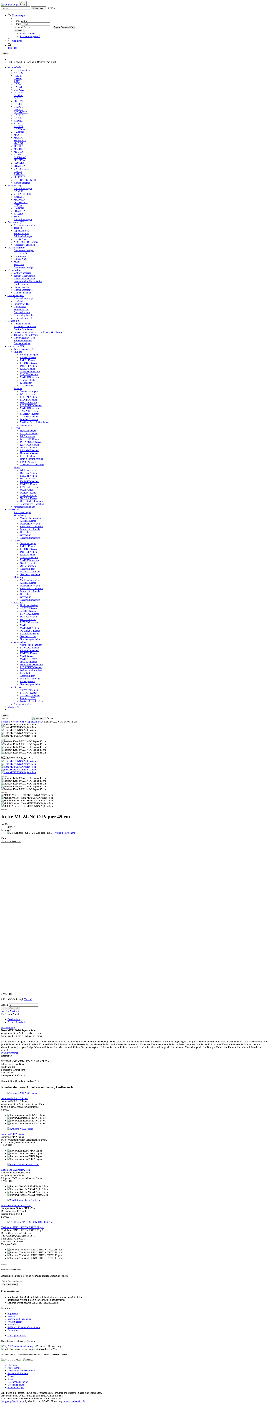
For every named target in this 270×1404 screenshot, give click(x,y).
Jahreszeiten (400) (16, 346)
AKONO (18, 73)
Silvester (18, 687)
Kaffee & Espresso (23, 340)
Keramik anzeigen (23, 188)
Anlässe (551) (14, 509)
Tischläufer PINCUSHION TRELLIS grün (22, 1227)
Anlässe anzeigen (22, 512)
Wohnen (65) (14, 270)
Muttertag (18, 577)
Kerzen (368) (14, 67)
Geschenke (25, 535)
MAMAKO (20, 140)
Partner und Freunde (18, 1373)
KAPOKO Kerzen (29, 481)
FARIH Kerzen (27, 360)
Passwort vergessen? (30, 36)
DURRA (18, 95)
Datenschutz (14, 1330)
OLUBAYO (20, 157)
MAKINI (18, 137)
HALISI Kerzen (28, 478)
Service (11, 1379)
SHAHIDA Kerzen (29, 413)
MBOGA (18, 151)
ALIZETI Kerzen (29, 433)
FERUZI (18, 101)
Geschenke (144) (16, 295)
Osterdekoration (28, 566)
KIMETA (18, 126)
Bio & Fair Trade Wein (25, 326)
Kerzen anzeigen (22, 70)
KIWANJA (19, 129)
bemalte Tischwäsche (24, 275)
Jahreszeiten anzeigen (24, 349)
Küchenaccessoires (23, 289)
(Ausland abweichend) (65, 832)
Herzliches (25, 532)
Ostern (17, 540)
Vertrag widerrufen (17, 1335)
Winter (17, 467)
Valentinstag (20, 515)
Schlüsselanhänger (23, 236)
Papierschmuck (21, 230)
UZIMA (18, 171)
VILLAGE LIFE (22, 194)
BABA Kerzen (27, 394)
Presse (11, 1376)
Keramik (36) (14, 185)
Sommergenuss (27, 425)
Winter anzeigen (28, 470)
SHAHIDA (19, 166)
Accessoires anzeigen (24, 225)
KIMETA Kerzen (28, 484)
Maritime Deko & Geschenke (34, 422)
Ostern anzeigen (28, 543)
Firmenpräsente (21, 309)
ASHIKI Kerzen (28, 357)
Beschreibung (14, 1019)
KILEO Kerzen (27, 368)
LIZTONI (19, 132)
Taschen (18, 227)
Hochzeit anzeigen (29, 605)
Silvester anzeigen (29, 690)
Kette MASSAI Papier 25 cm (15, 1169)
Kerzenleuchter (21, 253)
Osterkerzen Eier (28, 563)
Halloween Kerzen (29, 453)
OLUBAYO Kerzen (30, 630)
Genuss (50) (14, 320)
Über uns (12, 1365)
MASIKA (19, 146)
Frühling (18, 351)
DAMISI (18, 92)
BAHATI (18, 87)
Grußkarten (19, 301)
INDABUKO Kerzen (31, 405)
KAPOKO (19, 118)
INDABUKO (21, 112)
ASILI (17, 81)
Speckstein (19, 264)
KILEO (17, 123)
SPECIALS (19, 177)
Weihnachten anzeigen (31, 644)
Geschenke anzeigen (24, 298)
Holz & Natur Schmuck (31, 459)
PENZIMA (19, 160)
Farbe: (4, 838)
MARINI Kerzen (28, 495)
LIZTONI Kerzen (29, 487)
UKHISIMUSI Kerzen (31, 501)
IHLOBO (18, 106)
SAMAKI (19, 163)
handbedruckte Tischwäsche (28, 281)
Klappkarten (26, 382)
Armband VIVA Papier (12, 1134)
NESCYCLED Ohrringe (26, 242)
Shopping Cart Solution (13, 1401)
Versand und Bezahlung (19, 1319)
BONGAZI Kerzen (29, 439)
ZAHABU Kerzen (29, 416)
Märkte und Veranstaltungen (21, 1370)
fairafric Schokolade (24, 329)
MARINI (18, 143)
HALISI (18, 104)
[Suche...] (38, 8)
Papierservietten (21, 287)
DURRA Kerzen (28, 473)
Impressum (13, 1313)
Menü (5, 53)
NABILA (18, 154)
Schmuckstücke (21, 233)
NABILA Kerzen (28, 447)
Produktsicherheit (16, 1022)
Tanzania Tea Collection (26, 335)
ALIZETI (18, 75)
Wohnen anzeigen (22, 273)
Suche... (51, 8)
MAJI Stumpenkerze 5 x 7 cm (16, 1205)
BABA (17, 84)
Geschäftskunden (16, 1384)
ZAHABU (19, 174)
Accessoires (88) (16, 222)
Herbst (17, 428)
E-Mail (17, 24)
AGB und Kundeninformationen (24, 1327)
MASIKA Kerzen (29, 374)
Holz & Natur (20, 239)
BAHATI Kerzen (28, 692)
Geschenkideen (27, 385)
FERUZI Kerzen (28, 397)
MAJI (17, 135)
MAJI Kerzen (27, 490)
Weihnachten (20, 642)
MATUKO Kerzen (29, 377)
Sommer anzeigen (29, 391)
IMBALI (18, 109)
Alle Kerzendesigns (29, 633)
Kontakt (11, 1316)
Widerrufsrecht (15, 1321)
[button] (16, 15)
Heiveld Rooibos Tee (24, 337)
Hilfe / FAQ (13, 1324)
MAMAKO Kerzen (30, 371)
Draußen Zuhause (29, 419)
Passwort (18, 27)
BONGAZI (19, 89)
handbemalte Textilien (24, 278)
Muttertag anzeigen (29, 580)
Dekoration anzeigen (24, 250)
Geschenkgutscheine (24, 315)
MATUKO (19, 149)
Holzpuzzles (20, 306)
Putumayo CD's (21, 304)
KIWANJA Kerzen (29, 444)
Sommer (18, 388)
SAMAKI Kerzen (29, 411)
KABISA (18, 115)
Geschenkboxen (22, 312)
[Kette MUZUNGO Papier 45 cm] (18, 761)
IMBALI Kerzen (28, 366)
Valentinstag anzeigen (30, 518)
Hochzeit (18, 602)
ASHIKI (18, 78)
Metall (17, 261)
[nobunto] (10, 4)
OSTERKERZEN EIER (26, 180)
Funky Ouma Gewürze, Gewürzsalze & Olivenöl (38, 332)
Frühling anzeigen (29, 354)
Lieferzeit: (6, 830)
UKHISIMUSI (21, 168)
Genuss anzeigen (22, 323)
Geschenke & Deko (30, 695)
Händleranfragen (16, 1387)
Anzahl (4, 1004)
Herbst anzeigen (28, 430)
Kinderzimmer (21, 284)
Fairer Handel (14, 1367)
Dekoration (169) (16, 247)
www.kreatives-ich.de (74, 1401)
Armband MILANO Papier (14, 1098)
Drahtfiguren (20, 256)
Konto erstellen (27, 33)
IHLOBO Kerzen (29, 363)
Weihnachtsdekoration (31, 670)
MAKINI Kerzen (28, 492)
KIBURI (18, 120)
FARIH (17, 98)
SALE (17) (13, 706)
